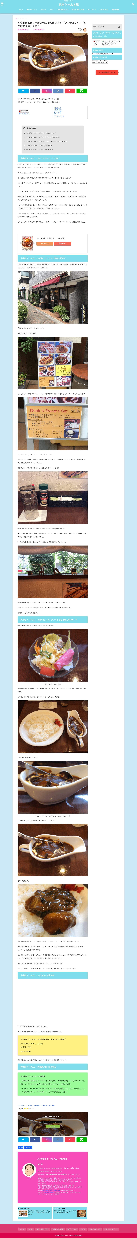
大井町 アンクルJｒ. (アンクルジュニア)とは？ (40, 133)
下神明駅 (37, 1105)
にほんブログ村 (59, 116)
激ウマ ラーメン (32, 9)
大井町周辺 (28, 1147)
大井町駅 (44, 1105)
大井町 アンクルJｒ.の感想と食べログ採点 (39, 149)
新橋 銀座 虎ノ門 (63, 9)
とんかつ (43, 9)
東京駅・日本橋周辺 (57, 1229)
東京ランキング (24, 113)
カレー (52, 9)
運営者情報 (115, 9)
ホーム (22, 1229)
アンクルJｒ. (22, 1105)
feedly (53, 1126)
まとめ (21, 9)
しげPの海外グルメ (94, 1229)
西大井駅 (52, 1105)
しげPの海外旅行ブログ (107, 72)
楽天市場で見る (62, 243)
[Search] (119, 27)
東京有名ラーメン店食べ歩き (51, 1190)
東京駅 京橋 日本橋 (78, 9)
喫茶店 (30, 1105)
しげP (80, 30)
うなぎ (83, 1229)
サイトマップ (92, 9)
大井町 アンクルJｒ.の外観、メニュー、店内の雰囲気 (42, 137)
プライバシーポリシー (111, 1229)
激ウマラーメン (72, 1229)
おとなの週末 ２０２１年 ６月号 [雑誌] (50, 238)
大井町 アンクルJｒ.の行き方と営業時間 (38, 145)
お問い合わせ (104, 9)
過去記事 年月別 (97, 53)
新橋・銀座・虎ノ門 (42, 1229)
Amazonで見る (45, 243)
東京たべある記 (69, 4)
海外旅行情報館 (49, 1192)
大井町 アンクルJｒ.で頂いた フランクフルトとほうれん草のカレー (47, 141)
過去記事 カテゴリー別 (99, 60)
